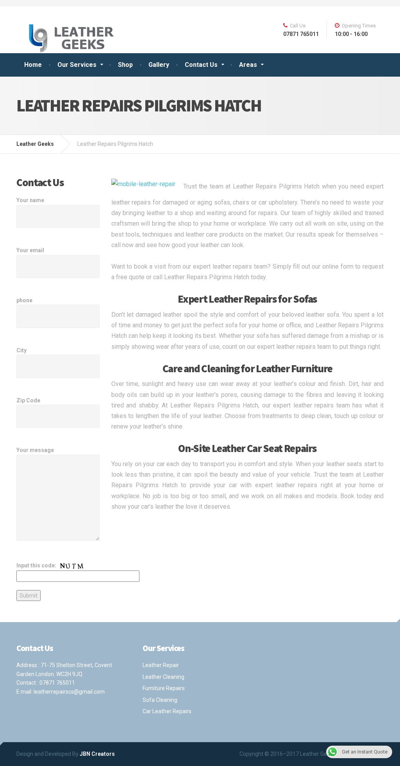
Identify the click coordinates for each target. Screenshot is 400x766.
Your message (35, 450)
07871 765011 (57, 683)
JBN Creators (97, 754)
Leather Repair (161, 665)
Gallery (158, 64)
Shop (125, 64)
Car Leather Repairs (167, 711)
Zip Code (28, 400)
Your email (30, 250)
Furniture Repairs (164, 688)
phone (24, 300)
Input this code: (36, 565)
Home (33, 64)
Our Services (76, 64)
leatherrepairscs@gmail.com (69, 692)
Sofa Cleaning (160, 700)
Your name (30, 200)
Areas (248, 64)
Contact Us (201, 64)
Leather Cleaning (163, 677)
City (21, 350)
